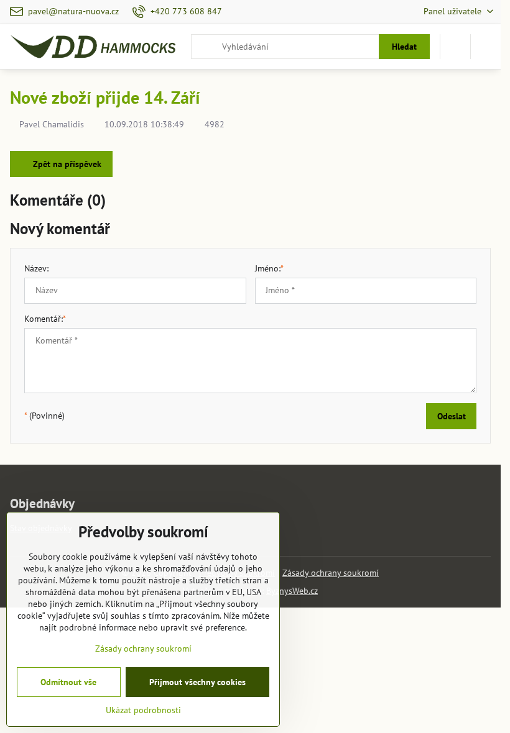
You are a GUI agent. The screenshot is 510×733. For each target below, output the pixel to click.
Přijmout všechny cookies (197, 682)
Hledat (404, 46)
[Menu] (486, 46)
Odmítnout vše (68, 682)
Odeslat (451, 416)
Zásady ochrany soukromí (330, 572)
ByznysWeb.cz (292, 590)
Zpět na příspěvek (65, 164)
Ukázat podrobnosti (143, 710)
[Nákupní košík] (455, 46)
